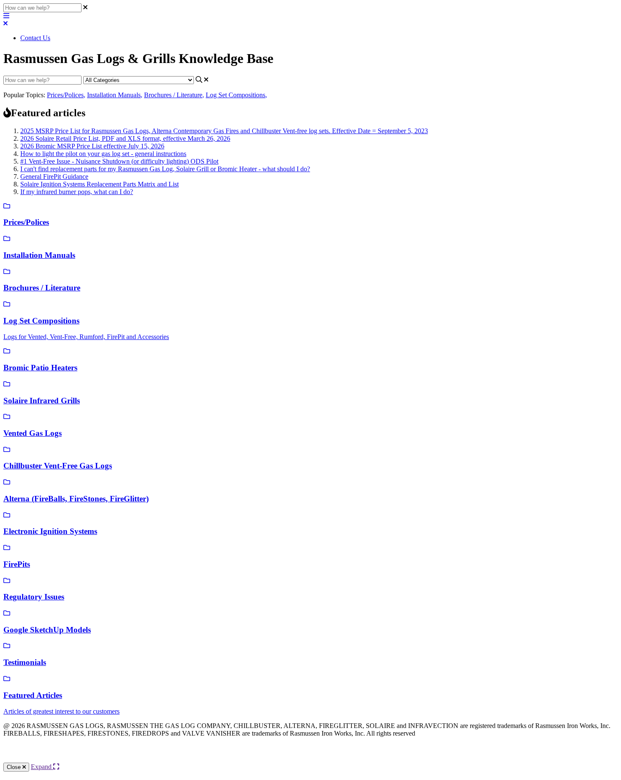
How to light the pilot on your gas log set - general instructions (103, 153)
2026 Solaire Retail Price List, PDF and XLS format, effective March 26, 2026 (125, 138)
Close (14, 767)
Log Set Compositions (236, 95)
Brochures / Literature (174, 95)
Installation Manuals (114, 95)
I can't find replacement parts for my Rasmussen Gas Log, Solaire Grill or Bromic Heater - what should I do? (165, 168)
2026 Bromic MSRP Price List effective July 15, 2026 (92, 146)
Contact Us (35, 37)
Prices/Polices (66, 95)
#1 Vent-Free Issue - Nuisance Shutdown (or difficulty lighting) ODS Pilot (119, 161)
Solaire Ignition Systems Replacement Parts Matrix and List (99, 184)
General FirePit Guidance (54, 176)
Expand (42, 766)
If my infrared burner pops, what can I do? (76, 191)
